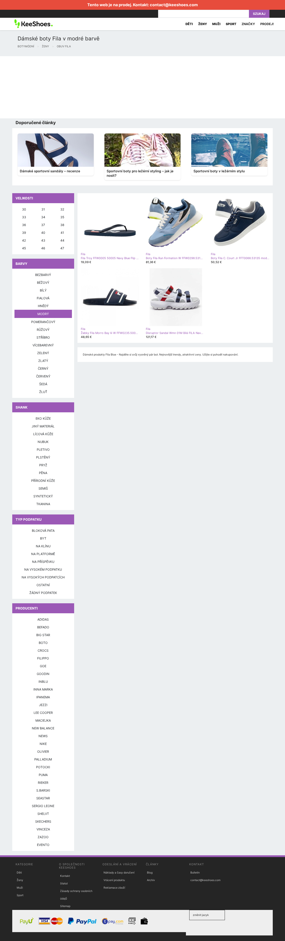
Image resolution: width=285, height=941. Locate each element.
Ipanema (43, 697)
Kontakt (65, 875)
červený (43, 376)
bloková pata (43, 530)
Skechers (43, 821)
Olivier (43, 751)
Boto (43, 643)
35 (62, 217)
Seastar (43, 798)
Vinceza (43, 829)
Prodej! (267, 24)
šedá (43, 384)
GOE (43, 666)
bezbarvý (43, 275)
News (43, 736)
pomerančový (43, 322)
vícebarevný (43, 345)
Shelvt (43, 814)
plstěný (43, 457)
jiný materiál (43, 426)
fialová (43, 298)
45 (24, 248)
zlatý (43, 361)
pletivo (43, 449)
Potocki (43, 767)
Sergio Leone (43, 806)
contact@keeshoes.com (174, 4)
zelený (43, 353)
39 (24, 232)
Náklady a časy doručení (119, 872)
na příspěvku (43, 562)
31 (43, 209)
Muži (20, 887)
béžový (43, 282)
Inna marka (43, 689)
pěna (43, 473)
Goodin (43, 674)
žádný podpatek (43, 593)
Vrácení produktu (114, 880)
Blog (150, 872)
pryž (43, 465)
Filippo (43, 658)
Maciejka (43, 720)
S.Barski (43, 790)
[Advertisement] (133, 87)
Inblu (43, 681)
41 (62, 232)
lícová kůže (43, 434)
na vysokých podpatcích (43, 577)
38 (62, 225)
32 (62, 209)
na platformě (43, 554)
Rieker (43, 782)
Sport (20, 895)
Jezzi (43, 705)
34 (43, 217)
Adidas (43, 619)
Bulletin (195, 872)
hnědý (43, 306)
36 (24, 225)
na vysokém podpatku (43, 569)
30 (24, 209)
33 (24, 217)
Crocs (43, 650)
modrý (43, 314)
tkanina (43, 504)
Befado (43, 627)
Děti (19, 872)
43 (43, 240)
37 (43, 225)
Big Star (43, 635)
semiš (43, 488)
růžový (43, 330)
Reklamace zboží (114, 887)
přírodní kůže (43, 480)
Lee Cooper (43, 713)
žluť (43, 392)
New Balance (43, 728)
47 (62, 248)
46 (43, 248)
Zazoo (43, 837)
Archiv (151, 880)
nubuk (43, 442)
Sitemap (65, 906)
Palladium (43, 759)
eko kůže (43, 418)
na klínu (43, 546)
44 (62, 240)
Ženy (20, 880)
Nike (43, 744)
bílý (43, 290)
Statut (64, 883)
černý (43, 368)
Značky (248, 24)
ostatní (43, 585)
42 (24, 240)
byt (43, 538)
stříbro (43, 337)
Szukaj (259, 14)
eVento (43, 845)
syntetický (43, 496)
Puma (43, 775)
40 (43, 232)
